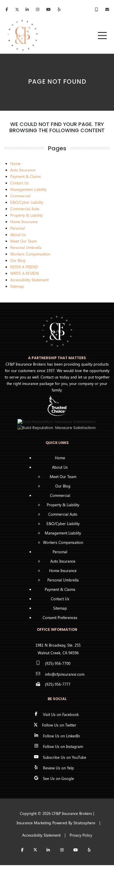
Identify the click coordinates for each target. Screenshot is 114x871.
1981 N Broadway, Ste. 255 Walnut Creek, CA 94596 (58, 649)
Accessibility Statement (29, 279)
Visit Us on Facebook (61, 714)
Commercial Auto (24, 208)
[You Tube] (75, 850)
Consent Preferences (60, 617)
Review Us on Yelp (58, 767)
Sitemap (17, 286)
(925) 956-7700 (57, 663)
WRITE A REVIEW (24, 273)
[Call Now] (96, 9)
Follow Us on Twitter (59, 724)
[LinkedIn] (27, 10)
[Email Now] (107, 9)
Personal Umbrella (26, 247)
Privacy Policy (81, 835)
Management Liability (28, 189)
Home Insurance (24, 221)
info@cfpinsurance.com (64, 674)
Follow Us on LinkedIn (61, 735)
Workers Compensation (30, 253)
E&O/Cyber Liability (26, 202)
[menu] (102, 35)
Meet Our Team (23, 240)
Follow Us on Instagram (63, 746)
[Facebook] (6, 10)
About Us (18, 234)
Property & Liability (26, 215)
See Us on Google (58, 778)
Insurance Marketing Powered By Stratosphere (56, 822)
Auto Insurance (22, 169)
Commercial (20, 195)
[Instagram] (61, 850)
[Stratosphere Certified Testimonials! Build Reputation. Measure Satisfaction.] (57, 422)
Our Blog (17, 260)
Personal (17, 228)
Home (15, 163)
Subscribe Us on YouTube (64, 757)
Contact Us (19, 182)
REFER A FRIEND (24, 266)
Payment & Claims (25, 176)
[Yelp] (89, 850)
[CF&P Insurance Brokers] (22, 35)
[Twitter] (17, 10)
